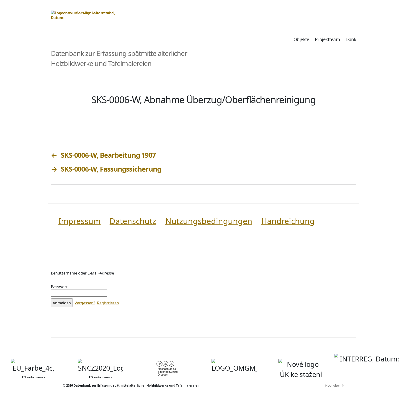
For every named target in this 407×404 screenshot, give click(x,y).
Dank (351, 39)
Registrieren (108, 303)
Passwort (59, 286)
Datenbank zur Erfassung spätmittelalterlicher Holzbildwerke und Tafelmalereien (136, 385)
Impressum (79, 221)
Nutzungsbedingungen (208, 221)
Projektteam (327, 39)
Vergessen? (85, 303)
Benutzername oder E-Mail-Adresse (82, 273)
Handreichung (288, 221)
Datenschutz (133, 221)
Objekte (301, 39)
